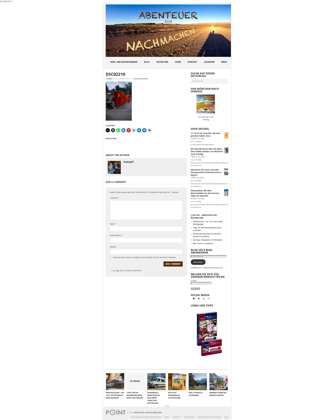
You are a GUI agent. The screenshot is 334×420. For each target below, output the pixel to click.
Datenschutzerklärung (209, 417)
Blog (147, 62)
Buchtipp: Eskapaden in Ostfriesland (207, 240)
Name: (113, 224)
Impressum (189, 417)
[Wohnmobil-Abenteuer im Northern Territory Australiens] (156, 381)
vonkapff (109, 79)
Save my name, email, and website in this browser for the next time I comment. (144, 257)
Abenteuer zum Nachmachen (148, 413)
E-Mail (194, 281)
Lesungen (209, 62)
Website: (113, 247)
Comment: (114, 198)
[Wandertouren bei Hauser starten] (218, 381)
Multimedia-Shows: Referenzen (146, 417)
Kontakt (177, 417)
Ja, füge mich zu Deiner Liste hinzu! (127, 271)
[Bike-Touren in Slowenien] (198, 381)
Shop (167, 417)
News (224, 62)
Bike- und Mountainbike (124, 62)
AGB (226, 417)
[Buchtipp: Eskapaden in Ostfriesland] (177, 381)
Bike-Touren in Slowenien (203, 243)
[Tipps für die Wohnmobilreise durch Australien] (136, 381)
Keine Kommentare (141, 79)
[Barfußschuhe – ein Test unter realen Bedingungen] (115, 381)
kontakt (192, 62)
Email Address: (116, 235)
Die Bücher (162, 62)
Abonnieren (198, 262)
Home (178, 62)
